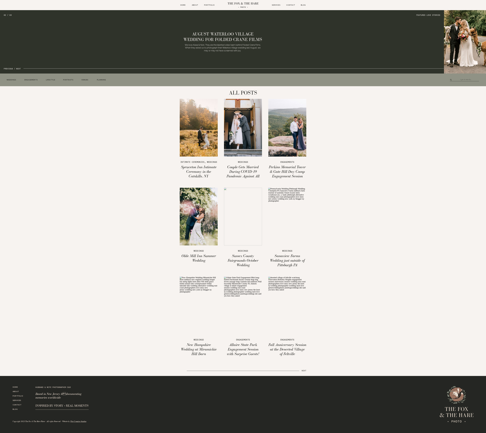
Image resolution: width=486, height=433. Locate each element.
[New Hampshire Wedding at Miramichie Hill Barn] (199, 305)
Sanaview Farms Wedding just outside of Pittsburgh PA (287, 260)
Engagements (287, 162)
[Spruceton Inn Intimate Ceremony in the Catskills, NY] (199, 128)
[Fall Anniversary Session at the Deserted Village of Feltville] (287, 305)
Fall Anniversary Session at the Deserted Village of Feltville (287, 349)
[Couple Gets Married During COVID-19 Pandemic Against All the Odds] (243, 128)
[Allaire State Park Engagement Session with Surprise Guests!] (243, 305)
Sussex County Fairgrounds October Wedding (243, 260)
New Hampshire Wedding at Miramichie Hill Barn (199, 349)
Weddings (212, 162)
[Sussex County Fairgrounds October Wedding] (243, 216)
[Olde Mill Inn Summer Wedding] (199, 216)
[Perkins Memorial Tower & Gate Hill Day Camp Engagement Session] (287, 128)
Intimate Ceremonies (192, 162)
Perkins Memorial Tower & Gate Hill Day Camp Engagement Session (287, 171)
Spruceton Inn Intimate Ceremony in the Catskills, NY (199, 171)
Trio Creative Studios (78, 421)
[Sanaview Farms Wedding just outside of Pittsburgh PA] (287, 216)
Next (304, 371)
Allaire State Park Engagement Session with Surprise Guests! (243, 349)
